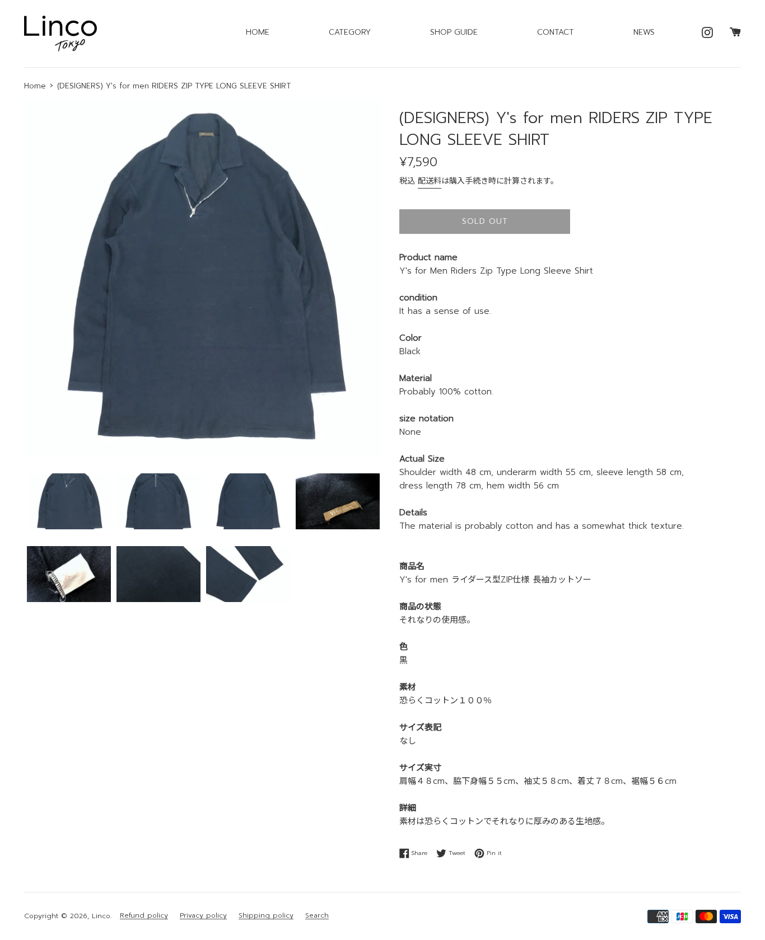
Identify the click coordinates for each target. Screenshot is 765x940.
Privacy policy (203, 915)
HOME (257, 32)
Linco (101, 916)
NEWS (644, 32)
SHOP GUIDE (454, 32)
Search (317, 915)
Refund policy (144, 915)
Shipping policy (266, 915)
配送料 (429, 181)
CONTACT (555, 32)
